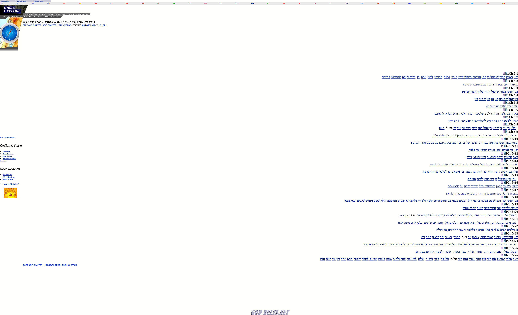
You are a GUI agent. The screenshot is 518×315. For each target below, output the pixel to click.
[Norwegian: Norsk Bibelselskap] (362, 3)
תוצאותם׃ (453, 186)
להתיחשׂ (396, 77)
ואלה (513, 244)
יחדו (432, 171)
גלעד (469, 171)
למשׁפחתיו (504, 120)
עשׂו (501, 142)
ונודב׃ (466, 208)
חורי (490, 171)
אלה (515, 171)
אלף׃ (400, 222)
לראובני (412, 259)
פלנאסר (479, 113)
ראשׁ (487, 179)
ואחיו (515, 120)
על (436, 142)
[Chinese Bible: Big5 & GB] (96, 3)
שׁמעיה (503, 99)
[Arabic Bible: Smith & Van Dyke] (158, 3)
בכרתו (438, 77)
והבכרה (475, 84)
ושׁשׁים (361, 200)
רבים (503, 230)
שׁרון (467, 186)
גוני (492, 179)
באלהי (506, 251)
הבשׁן (483, 150)
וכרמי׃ (465, 91)
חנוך (487, 91)
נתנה (447, 77)
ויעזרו (513, 215)
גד (511, 150)
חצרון (473, 91)
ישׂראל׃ (450, 193)
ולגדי (403, 259)
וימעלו (514, 251)
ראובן (509, 77)
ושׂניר (448, 237)
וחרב (444, 200)
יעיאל (461, 120)
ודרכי (436, 200)
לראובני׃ (439, 113)
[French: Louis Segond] (111, 3)
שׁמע (496, 128)
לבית (505, 164)
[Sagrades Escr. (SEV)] (80, 3)
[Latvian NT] (331, 3)
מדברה (487, 135)
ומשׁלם (474, 164)
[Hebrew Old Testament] (1, 3)
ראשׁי (506, 244)
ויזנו (486, 251)
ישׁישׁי (442, 171)
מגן (449, 200)
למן (480, 135)
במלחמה (431, 215)
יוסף (423, 77)
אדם (413, 222)
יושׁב (474, 128)
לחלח (365, 259)
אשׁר (503, 113)
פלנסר (445, 259)
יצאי (353, 200)
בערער (466, 128)
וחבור (357, 259)
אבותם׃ (472, 179)
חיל (470, 200)
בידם (462, 142)
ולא (404, 77)
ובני (516, 77)
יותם (493, 193)
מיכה (515, 106)
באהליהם (445, 142)
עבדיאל (503, 179)
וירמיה (447, 244)
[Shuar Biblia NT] (425, 3)
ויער (515, 259)
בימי (499, 193)
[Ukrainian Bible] (472, 3)
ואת (465, 259)
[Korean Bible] (315, 3)
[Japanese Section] (300, 3)
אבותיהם (495, 164)
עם (486, 142)
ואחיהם (513, 164)
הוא (484, 77)
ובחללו (468, 77)
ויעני (483, 157)
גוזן (338, 259)
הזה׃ (322, 259)
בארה (514, 113)
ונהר (343, 259)
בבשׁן (499, 186)
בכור (502, 77)
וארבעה (392, 200)
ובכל (482, 186)
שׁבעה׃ (434, 164)
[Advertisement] (11, 91)
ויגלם (421, 259)
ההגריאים (490, 208)
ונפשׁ (420, 222)
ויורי (459, 164)
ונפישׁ (472, 208)
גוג (492, 99)
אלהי (471, 251)
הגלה (496, 113)
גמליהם (496, 222)
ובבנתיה (490, 186)
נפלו (496, 230)
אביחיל (503, 171)
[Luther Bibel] (127, 3)
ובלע (513, 128)
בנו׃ (476, 99)
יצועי (461, 77)
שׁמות (391, 244)
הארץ (456, 251)
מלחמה (493, 142)
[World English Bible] (48, 3)
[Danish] (205, 3)
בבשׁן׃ (469, 157)
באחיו (498, 84)
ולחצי (396, 259)
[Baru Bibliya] (284, 3)
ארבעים (403, 200)
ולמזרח (513, 135)
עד (501, 135)
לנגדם (505, 150)
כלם (515, 193)
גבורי (411, 244)
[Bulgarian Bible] (174, 3)
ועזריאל (457, 244)
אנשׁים (463, 200)
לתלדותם (480, 120)
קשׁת (430, 200)
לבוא (496, 135)
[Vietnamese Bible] (503, 3)
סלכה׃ (471, 150)
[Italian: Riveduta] (268, 3)
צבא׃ (347, 200)
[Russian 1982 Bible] (409, 3)
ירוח (479, 171)
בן (418, 77)
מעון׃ (441, 128)
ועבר (441, 164)
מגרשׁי (474, 186)
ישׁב (506, 135)
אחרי (479, 251)
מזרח (422, 142)
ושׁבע (466, 164)
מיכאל (484, 164)
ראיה (503, 106)
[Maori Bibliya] (347, 3)
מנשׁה (484, 200)
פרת (467, 135)
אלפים (428, 222)
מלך (469, 113)
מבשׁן (475, 237)
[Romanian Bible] (394, 3)
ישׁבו (498, 150)
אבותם (492, 244)
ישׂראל (494, 77)
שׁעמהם (463, 215)
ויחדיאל (428, 244)
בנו (496, 99)
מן (478, 200)
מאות (369, 200)
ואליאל (467, 244)
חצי (510, 237)
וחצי (498, 200)
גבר (505, 84)
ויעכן (453, 164)
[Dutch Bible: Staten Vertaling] (221, 3)
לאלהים (449, 215)
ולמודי (422, 200)
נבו (454, 128)
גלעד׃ (435, 135)
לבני (430, 77)
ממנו (483, 84)
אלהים (430, 251)
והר (442, 237)
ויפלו (468, 142)
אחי (514, 179)
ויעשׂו (514, 208)
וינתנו (496, 215)
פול (484, 259)
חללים (511, 230)
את (494, 259)
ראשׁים (383, 244)
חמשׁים (486, 222)
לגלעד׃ (415, 142)
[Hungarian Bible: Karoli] (237, 3)
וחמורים (438, 222)
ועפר (483, 244)
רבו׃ (423, 237)
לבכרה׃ (386, 77)
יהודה (511, 84)
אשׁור (472, 259)
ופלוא (480, 91)
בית (499, 244)
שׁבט (492, 200)
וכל (471, 215)
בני (516, 91)
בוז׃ (424, 171)
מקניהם (456, 135)
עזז (505, 128)
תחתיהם (453, 230)
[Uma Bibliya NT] (488, 3)
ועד (459, 128)
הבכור (477, 77)
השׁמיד (439, 251)
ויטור (480, 208)
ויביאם (373, 259)
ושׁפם (500, 157)
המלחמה (471, 230)
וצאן (472, 222)
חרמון (456, 237)
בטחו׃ (402, 215)
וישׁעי (475, 244)
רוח (489, 259)
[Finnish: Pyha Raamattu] (252, 3)
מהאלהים (484, 230)
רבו (449, 135)
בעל (492, 106)
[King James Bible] (64, 3)
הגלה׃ (439, 230)
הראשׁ (469, 120)
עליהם (505, 215)
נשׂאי (455, 200)
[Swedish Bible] (441, 3)
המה (428, 237)
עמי (464, 251)
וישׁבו (455, 142)
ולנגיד (490, 84)
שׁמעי (482, 99)
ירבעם (465, 193)
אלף (383, 200)
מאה (407, 222)
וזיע (447, 164)
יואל (511, 99)
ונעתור (421, 215)
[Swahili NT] (456, 3)
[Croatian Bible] (190, 3)
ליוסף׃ (466, 84)
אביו (454, 77)
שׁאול (508, 142)
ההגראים (477, 142)
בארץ (442, 135)
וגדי (504, 200)
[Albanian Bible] (143, 3)
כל (432, 142)
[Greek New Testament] (17, 3)
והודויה (438, 244)
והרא (350, 259)
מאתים (464, 222)
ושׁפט (476, 157)
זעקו (440, 215)
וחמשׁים (454, 222)
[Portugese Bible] (378, 3)
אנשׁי (399, 244)
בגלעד (507, 186)
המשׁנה (491, 157)
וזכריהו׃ (453, 120)
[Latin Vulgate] (33, 3)
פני (428, 142)
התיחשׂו (507, 193)
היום (328, 259)
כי (488, 77)
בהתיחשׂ (492, 120)
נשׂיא (448, 113)
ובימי (515, 142)
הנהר (474, 135)
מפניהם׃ (420, 251)
